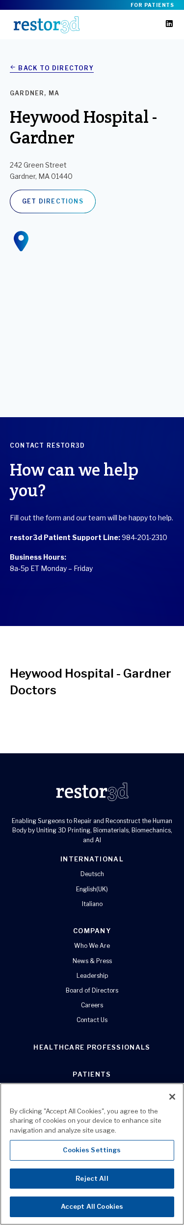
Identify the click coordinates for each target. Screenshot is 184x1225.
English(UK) (92, 889)
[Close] (172, 1097)
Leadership (92, 975)
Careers (92, 1005)
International (92, 859)
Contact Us (92, 1020)
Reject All (92, 1178)
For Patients (152, 5)
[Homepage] (46, 24)
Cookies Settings (92, 1150)
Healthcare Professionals (91, 1047)
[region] (92, 1154)
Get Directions (52, 201)
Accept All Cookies (92, 1206)
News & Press (92, 961)
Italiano (92, 904)
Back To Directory (55, 68)
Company (92, 931)
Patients (92, 1074)
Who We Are (92, 945)
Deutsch (92, 874)
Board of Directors (92, 990)
